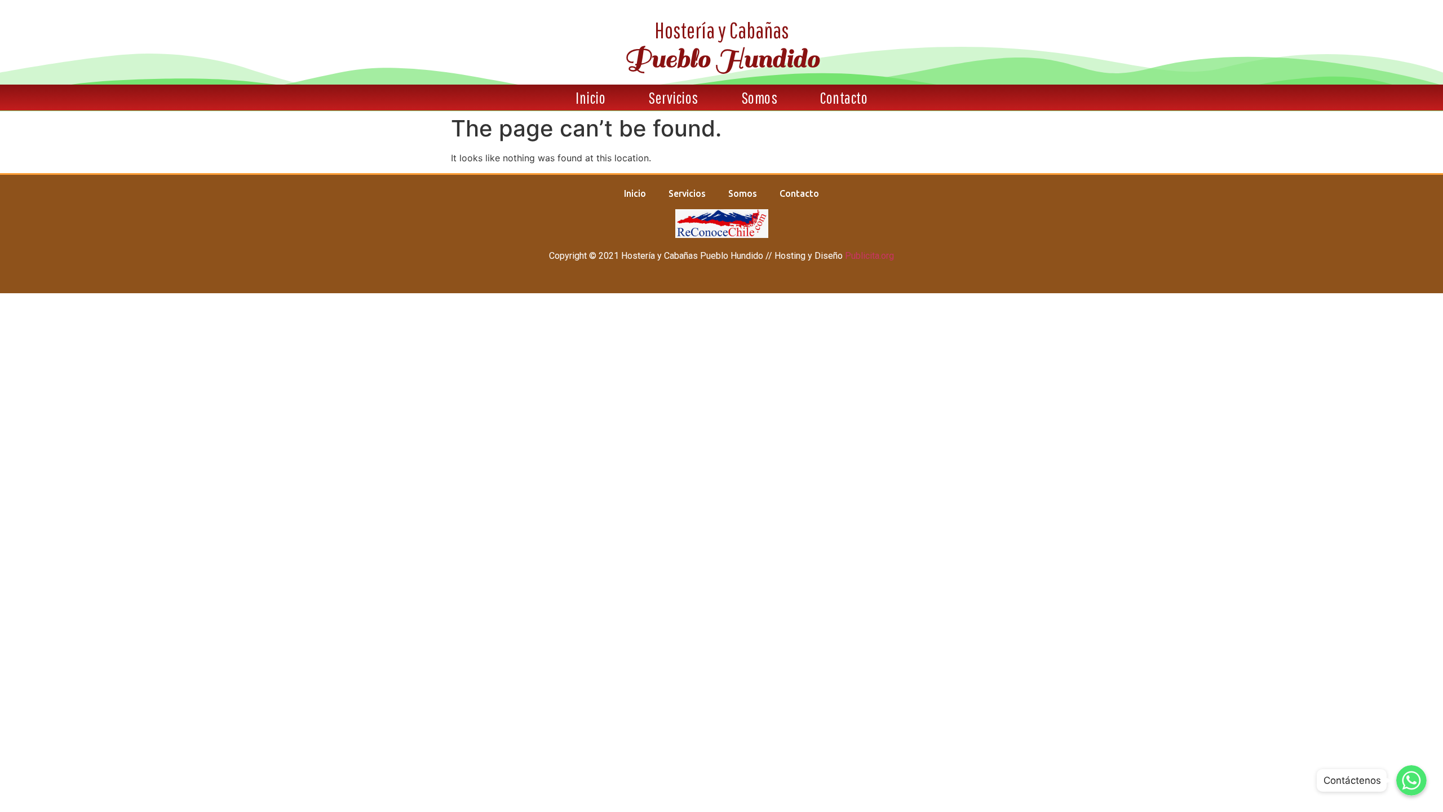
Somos (759, 97)
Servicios (673, 97)
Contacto (843, 97)
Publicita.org (869, 255)
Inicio (590, 97)
